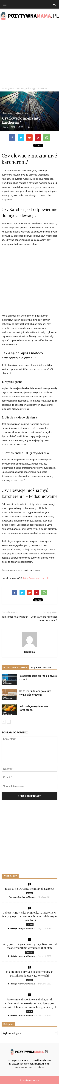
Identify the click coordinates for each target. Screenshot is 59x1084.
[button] (54, 4)
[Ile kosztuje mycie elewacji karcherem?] (9, 709)
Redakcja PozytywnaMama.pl (22, 897)
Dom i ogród (7, 113)
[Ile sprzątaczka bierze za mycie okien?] (9, 679)
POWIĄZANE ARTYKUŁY (15, 667)
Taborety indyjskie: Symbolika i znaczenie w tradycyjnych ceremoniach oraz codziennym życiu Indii (29, 916)
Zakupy (30, 924)
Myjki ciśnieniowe (21, 113)
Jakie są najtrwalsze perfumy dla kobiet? (29, 888)
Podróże (29, 952)
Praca (29, 1011)
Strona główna (8, 88)
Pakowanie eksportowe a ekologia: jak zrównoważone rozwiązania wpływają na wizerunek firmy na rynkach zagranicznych (29, 1003)
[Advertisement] (29, 54)
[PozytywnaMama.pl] (29, 16)
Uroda (29, 893)
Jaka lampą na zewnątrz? (15, 616)
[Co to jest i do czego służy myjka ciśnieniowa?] (9, 694)
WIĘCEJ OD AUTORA (41, 667)
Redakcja (29, 651)
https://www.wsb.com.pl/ (35, 578)
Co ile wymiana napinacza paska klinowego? (44, 618)
